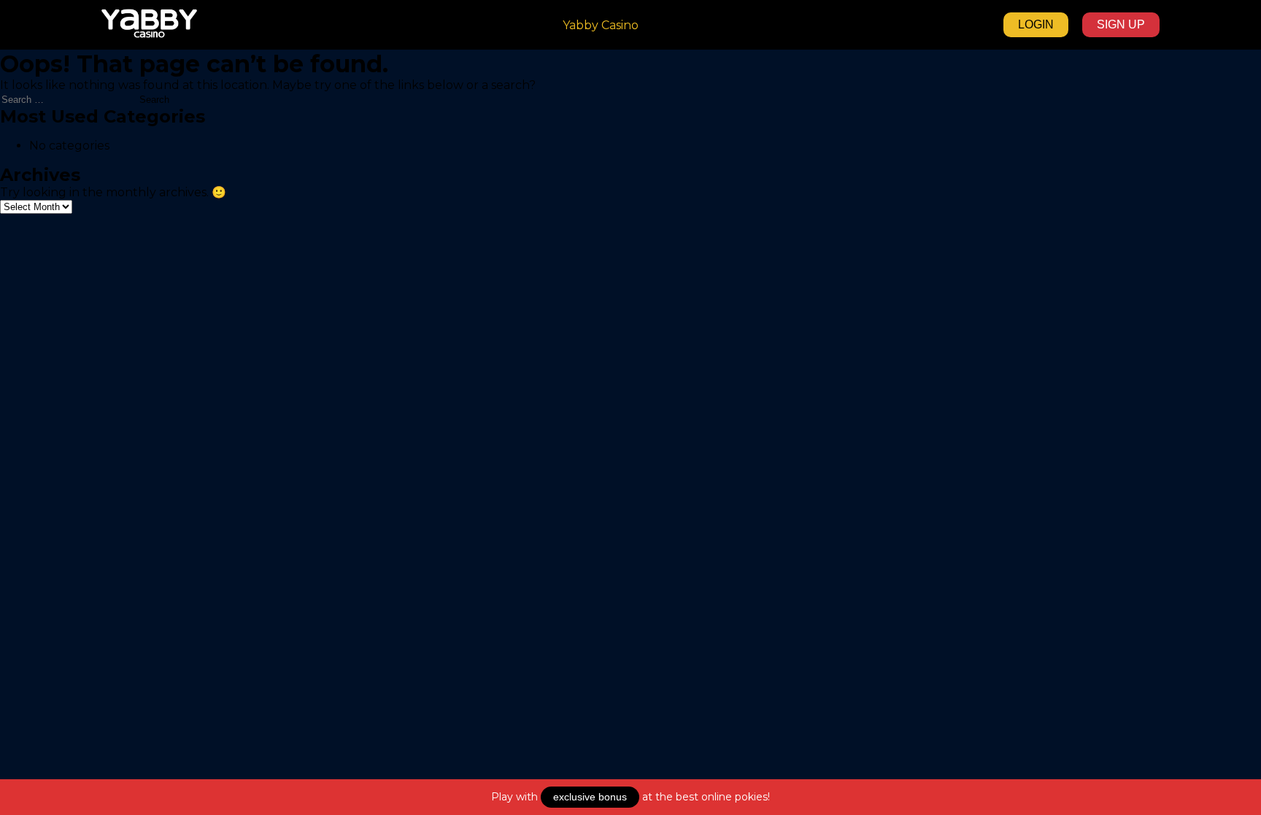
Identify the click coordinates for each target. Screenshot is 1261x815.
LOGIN (1036, 24)
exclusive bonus (590, 797)
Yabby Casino (601, 25)
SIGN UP (1121, 24)
